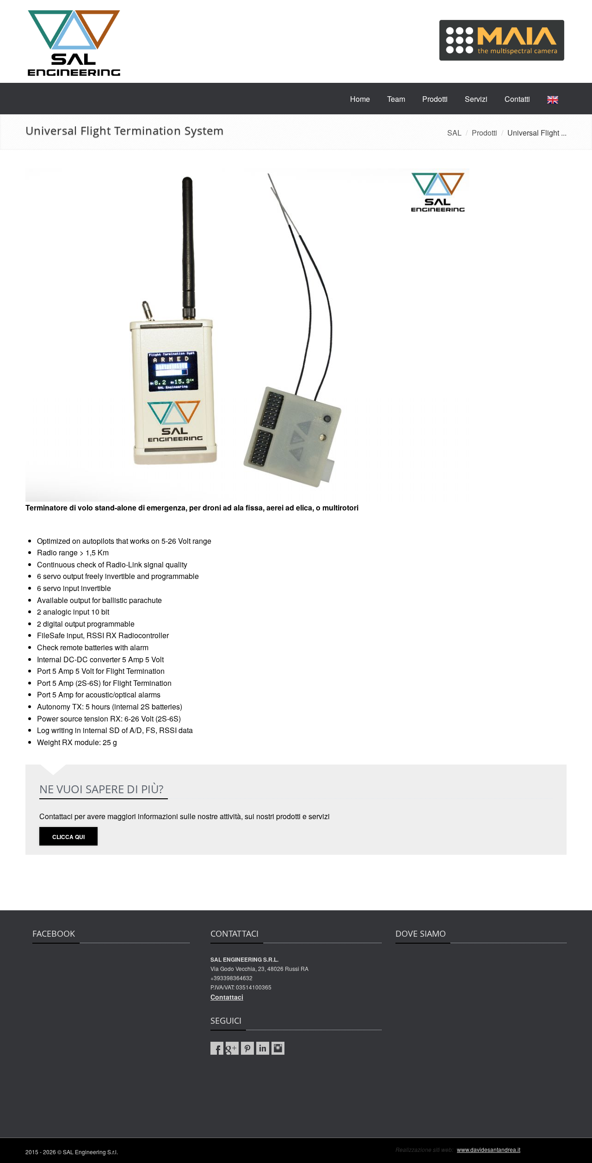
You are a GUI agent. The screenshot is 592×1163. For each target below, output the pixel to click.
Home (360, 98)
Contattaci (226, 996)
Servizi (476, 98)
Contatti (517, 98)
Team (396, 98)
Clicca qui (68, 837)
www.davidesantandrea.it (488, 1149)
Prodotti (435, 98)
